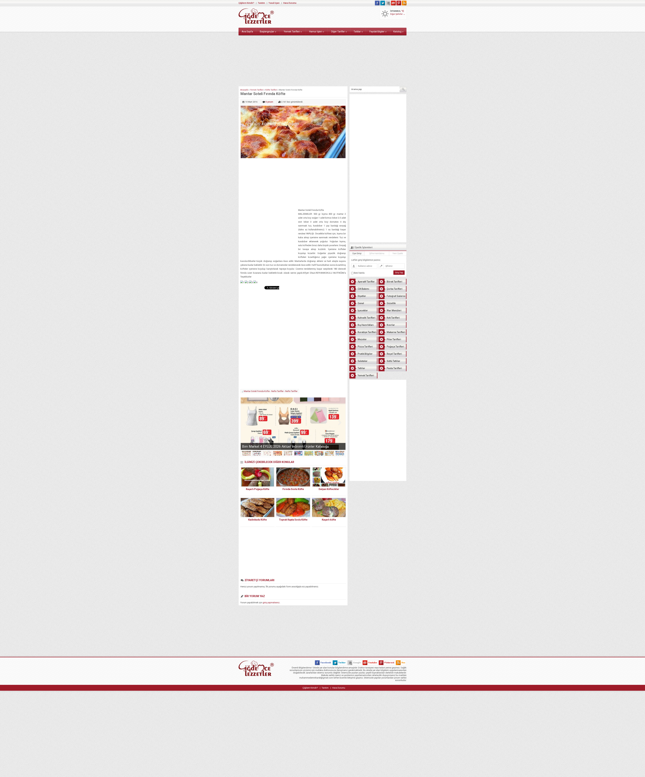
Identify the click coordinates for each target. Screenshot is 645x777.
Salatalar (363, 361)
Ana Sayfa (247, 31)
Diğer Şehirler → (397, 14)
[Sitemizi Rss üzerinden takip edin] (404, 3)
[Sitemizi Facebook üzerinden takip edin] (377, 3)
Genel (361, 303)
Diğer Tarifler (338, 31)
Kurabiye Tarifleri (367, 332)
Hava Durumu (289, 3)
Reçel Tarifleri (394, 353)
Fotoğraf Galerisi (396, 296)
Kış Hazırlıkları (366, 325)
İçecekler (363, 310)
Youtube (372, 662)
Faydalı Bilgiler (377, 31)
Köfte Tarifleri (271, 90)
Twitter (342, 662)
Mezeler (362, 339)
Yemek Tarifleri (292, 31)
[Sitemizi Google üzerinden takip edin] (388, 3)
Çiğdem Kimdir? (246, 3)
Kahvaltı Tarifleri (366, 317)
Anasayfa (244, 90)
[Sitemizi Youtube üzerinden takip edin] (393, 3)
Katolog (397, 31)
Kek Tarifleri (393, 317)
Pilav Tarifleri (394, 339)
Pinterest (389, 662)
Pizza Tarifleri (365, 346)
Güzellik (391, 303)
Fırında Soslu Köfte (293, 489)
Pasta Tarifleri (394, 368)
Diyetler (362, 296)
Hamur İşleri (315, 31)
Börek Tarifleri (394, 281)
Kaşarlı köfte (329, 519)
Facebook (325, 662)
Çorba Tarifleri (394, 289)
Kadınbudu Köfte (257, 519)
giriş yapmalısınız (271, 602)
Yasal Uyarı (274, 3)
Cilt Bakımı (363, 289)
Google (357, 662)
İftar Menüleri (394, 310)
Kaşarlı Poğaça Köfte (257, 489)
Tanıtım (261, 3)
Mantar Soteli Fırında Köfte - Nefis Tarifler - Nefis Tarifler (270, 391)
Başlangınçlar (267, 31)
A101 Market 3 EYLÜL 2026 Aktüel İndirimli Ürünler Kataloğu (286, 446)
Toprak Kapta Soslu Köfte (293, 519)
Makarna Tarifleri (396, 332)
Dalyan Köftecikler (329, 489)
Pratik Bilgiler (365, 353)
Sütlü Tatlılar (393, 361)
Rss (403, 662)
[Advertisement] (322, 60)
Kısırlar (391, 325)
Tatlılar (357, 31)
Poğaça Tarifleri (395, 346)
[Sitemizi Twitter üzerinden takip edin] (382, 3)
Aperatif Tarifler (366, 281)
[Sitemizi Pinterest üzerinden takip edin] (398, 3)
